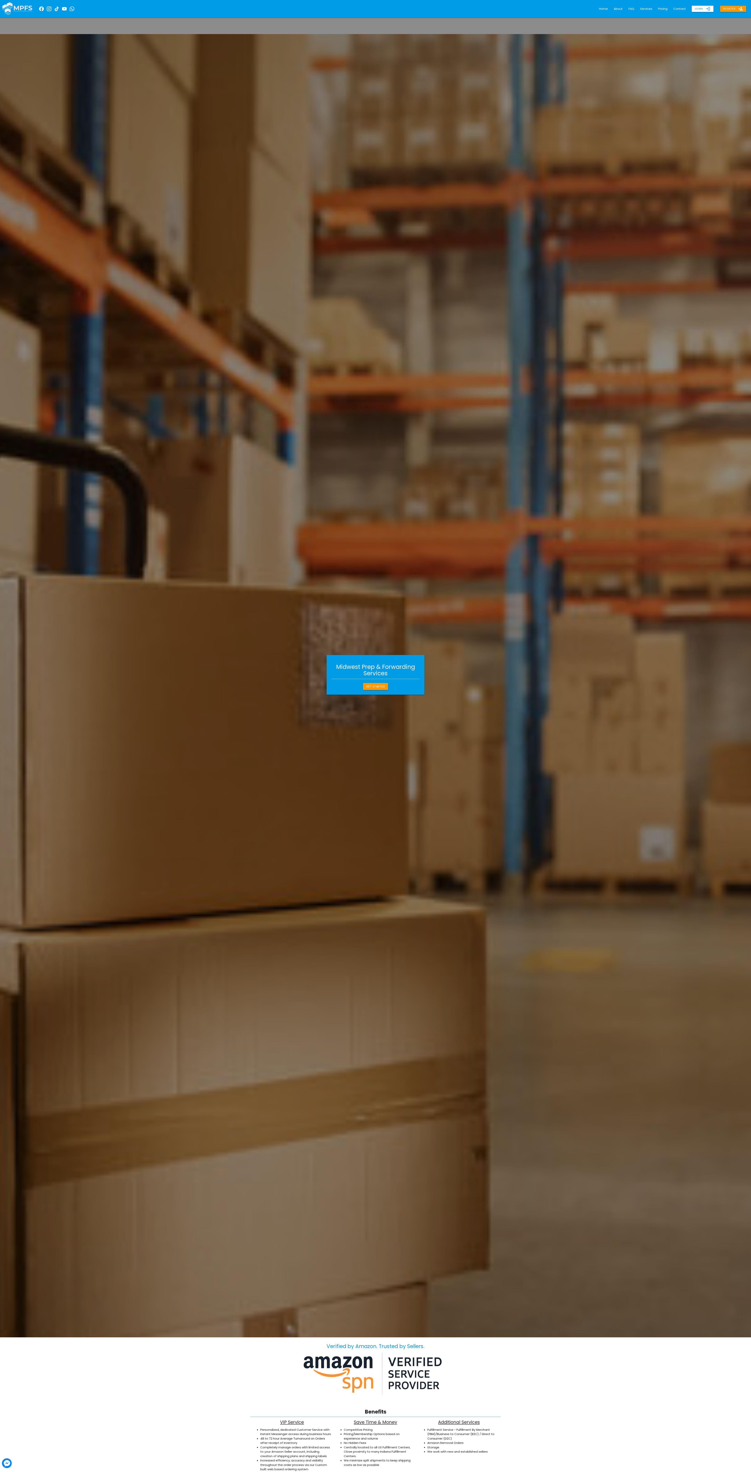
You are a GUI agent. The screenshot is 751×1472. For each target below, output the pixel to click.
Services (646, 9)
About (618, 9)
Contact (679, 9)
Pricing (662, 9)
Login (703, 8)
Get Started (375, 686)
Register (733, 8)
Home (603, 9)
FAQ (631, 9)
